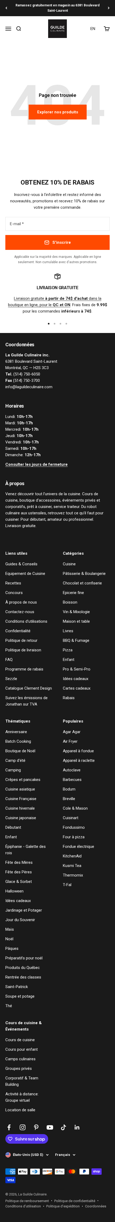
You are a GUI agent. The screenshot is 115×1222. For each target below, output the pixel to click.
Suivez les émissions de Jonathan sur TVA (26, 701)
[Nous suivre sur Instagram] (22, 1127)
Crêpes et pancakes (22, 779)
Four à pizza (74, 837)
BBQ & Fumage (76, 640)
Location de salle (20, 1110)
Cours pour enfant (21, 1049)
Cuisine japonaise (20, 817)
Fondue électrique (78, 846)
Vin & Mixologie (76, 611)
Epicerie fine (73, 592)
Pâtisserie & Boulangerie (84, 573)
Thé (8, 1005)
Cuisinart (70, 817)
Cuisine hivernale (20, 808)
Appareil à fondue (78, 751)
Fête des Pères (18, 872)
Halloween (14, 891)
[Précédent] (6, 8)
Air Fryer (70, 741)
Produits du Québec (22, 967)
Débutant (13, 827)
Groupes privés (18, 1068)
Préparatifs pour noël (24, 958)
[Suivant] (109, 8)
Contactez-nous (19, 611)
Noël (9, 939)
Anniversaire (16, 731)
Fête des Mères (19, 862)
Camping (13, 770)
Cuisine (69, 564)
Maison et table (76, 621)
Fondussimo (74, 827)
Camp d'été (15, 760)
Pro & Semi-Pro (76, 669)
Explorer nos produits (57, 112)
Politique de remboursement (27, 1201)
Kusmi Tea (72, 865)
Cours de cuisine (20, 1039)
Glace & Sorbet (18, 881)
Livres (68, 631)
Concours (14, 592)
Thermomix (73, 875)
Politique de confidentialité (74, 1201)
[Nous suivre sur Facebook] (9, 1127)
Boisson (70, 602)
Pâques (11, 948)
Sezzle (11, 678)
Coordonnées (95, 1206)
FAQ (9, 659)
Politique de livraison (23, 650)
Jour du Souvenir (20, 919)
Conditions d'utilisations (26, 621)
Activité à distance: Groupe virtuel (22, 1097)
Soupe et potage (19, 996)
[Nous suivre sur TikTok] (63, 1127)
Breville (69, 798)
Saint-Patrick (16, 986)
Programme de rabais (24, 669)
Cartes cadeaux (76, 688)
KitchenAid (72, 856)
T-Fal (67, 884)
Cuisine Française (20, 798)
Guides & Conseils (21, 564)
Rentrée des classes (23, 977)
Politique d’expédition (63, 1206)
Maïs (9, 929)
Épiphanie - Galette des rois (25, 849)
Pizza (67, 650)
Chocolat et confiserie (82, 583)
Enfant (68, 659)
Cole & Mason (75, 808)
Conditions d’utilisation (23, 1206)
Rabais (69, 697)
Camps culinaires (20, 1059)
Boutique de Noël (20, 751)
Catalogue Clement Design (28, 688)
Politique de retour (21, 640)
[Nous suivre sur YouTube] (49, 1127)
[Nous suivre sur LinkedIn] (77, 1127)
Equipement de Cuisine (25, 573)
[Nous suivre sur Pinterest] (36, 1127)
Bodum (69, 789)
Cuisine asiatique (20, 789)
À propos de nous (21, 602)
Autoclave (71, 770)
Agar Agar (71, 731)
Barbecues (72, 779)
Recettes (13, 583)
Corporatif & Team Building (21, 1081)
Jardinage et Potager (23, 910)
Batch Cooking (18, 741)
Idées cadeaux (75, 678)
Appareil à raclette (79, 760)
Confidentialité (17, 631)
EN (92, 28)
